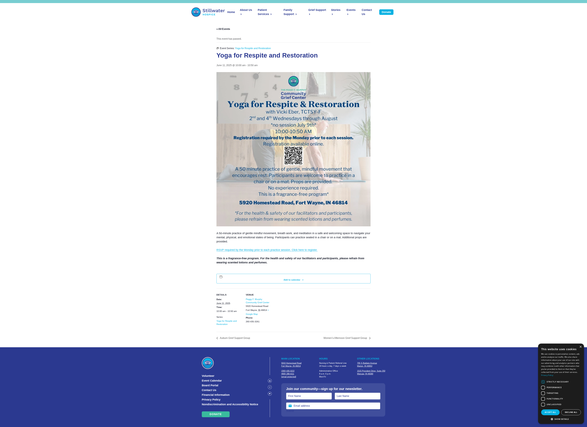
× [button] (580, 347)
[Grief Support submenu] (309, 14)
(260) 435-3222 (287, 371)
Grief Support (317, 9)
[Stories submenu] (332, 14)
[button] (561, 419)
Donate (386, 12)
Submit (290, 411)
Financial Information (216, 394)
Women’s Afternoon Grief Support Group (345, 338)
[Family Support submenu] (296, 14)
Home (231, 12)
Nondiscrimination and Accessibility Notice (230, 404)
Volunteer (208, 375)
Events (351, 9)
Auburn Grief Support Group (234, 338)
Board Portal (210, 385)
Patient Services (263, 12)
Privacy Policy (211, 399)
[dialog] (561, 384)
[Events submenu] (347, 14)
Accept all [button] (550, 412)
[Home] (208, 12)
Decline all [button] (571, 412)
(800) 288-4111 (287, 374)
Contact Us (367, 12)
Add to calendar (292, 280)
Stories (335, 9)
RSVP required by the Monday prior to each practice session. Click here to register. (266, 249)
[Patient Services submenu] (271, 14)
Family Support (289, 12)
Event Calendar (212, 380)
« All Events (223, 29)
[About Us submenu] (241, 14)
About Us (246, 9)
